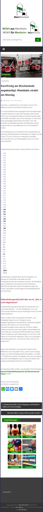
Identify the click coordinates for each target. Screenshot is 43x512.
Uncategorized (6, 74)
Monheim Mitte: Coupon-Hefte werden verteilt (23, 413)
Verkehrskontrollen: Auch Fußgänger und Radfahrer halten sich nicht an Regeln (21, 406)
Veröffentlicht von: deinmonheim (12, 100)
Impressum (7, 492)
